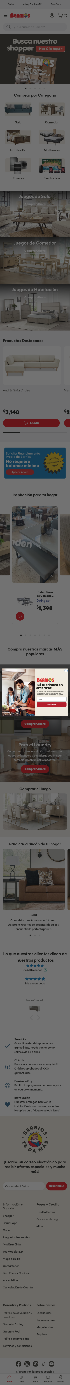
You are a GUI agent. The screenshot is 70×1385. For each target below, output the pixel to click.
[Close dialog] (66, 670)
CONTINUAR (51, 705)
